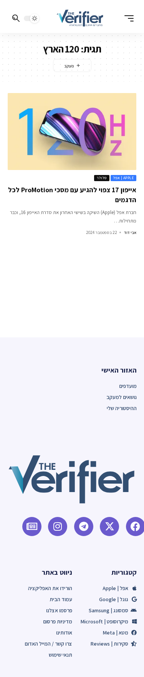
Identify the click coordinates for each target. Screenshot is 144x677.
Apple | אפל (123, 177)
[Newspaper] (31, 526)
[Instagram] (57, 526)
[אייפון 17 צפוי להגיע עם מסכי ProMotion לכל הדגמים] (72, 131)
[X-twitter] (109, 526)
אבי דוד (130, 232)
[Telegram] (83, 526)
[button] (127, 18)
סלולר (102, 177)
